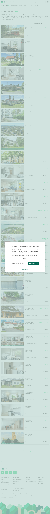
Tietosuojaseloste (25, 269)
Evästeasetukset (31, 257)
